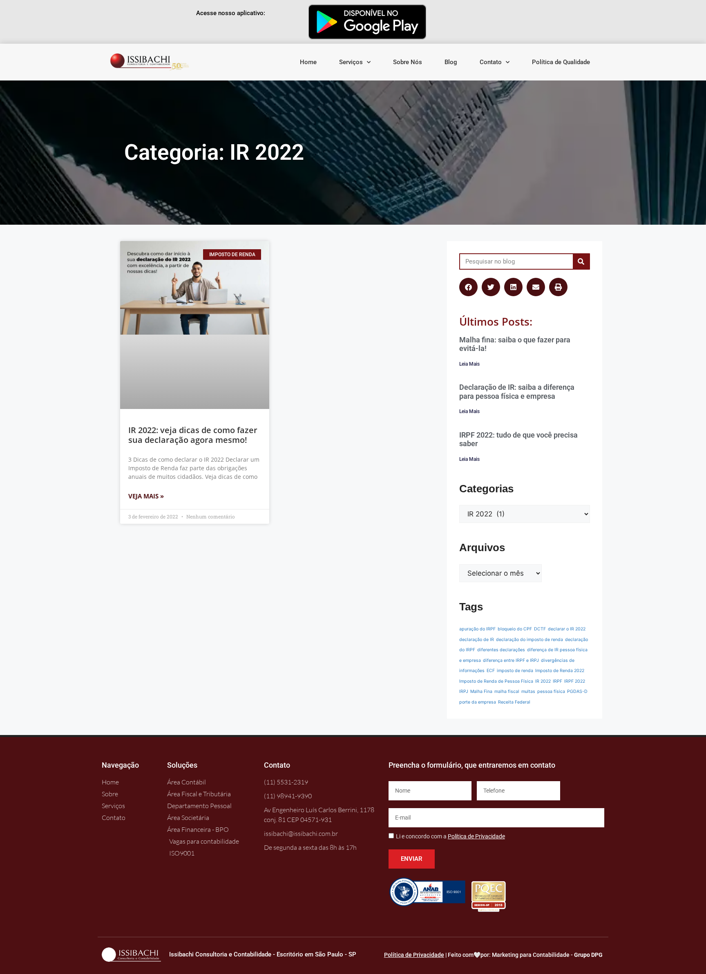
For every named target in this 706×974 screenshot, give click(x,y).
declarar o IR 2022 (566, 629)
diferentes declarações (501, 649)
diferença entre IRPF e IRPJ (511, 660)
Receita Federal (514, 702)
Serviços (351, 62)
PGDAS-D (577, 691)
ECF (491, 670)
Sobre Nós (407, 62)
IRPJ (463, 691)
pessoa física (551, 691)
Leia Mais (469, 364)
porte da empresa (477, 702)
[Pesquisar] (581, 261)
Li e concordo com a (450, 836)
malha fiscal (506, 691)
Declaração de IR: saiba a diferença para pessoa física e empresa (516, 391)
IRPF (557, 681)
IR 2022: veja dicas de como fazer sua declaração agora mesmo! (192, 434)
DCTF (540, 629)
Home (308, 62)
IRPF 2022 (574, 681)
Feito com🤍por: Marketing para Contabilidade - (525, 955)
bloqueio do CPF (515, 629)
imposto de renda (515, 670)
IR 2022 (543, 681)
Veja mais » (146, 496)
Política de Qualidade (561, 62)
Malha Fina (481, 691)
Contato (491, 62)
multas (528, 691)
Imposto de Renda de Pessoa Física (496, 681)
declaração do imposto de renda (529, 639)
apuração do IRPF (477, 629)
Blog (451, 62)
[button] (468, 287)
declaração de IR (476, 639)
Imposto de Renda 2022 (559, 670)
